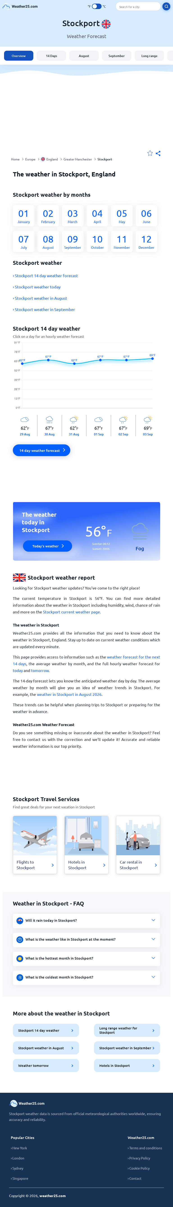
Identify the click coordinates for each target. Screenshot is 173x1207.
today (18, 670)
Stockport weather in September (125, 1048)
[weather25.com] (20, 6)
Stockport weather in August (41, 1048)
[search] (166, 6)
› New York (19, 1148)
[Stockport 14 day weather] (86, 378)
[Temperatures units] (97, 6)
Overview (19, 56)
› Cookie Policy (139, 1168)
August (84, 56)
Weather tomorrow (33, 1065)
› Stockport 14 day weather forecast (45, 275)
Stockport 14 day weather (38, 1030)
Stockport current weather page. (72, 611)
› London (17, 1158)
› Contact (134, 1178)
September (117, 56)
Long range (149, 56)
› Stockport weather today (37, 286)
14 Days (51, 56)
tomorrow (40, 670)
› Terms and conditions (145, 1148)
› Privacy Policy (139, 1158)
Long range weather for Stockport (118, 1030)
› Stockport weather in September (44, 309)
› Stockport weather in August (40, 298)
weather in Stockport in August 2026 (69, 694)
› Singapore (19, 1178)
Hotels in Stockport (114, 1065)
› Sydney (17, 1168)
